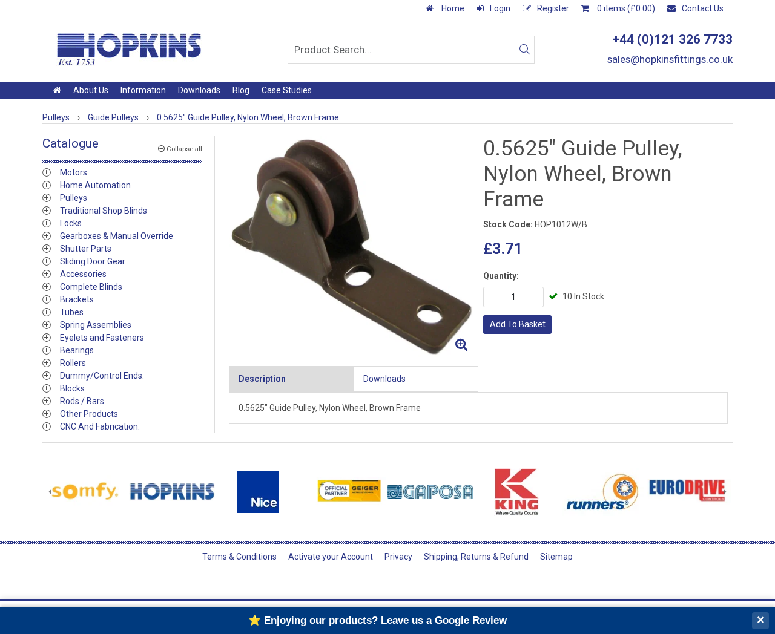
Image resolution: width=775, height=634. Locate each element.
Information (143, 90)
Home (452, 8)
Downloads (199, 90)
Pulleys (73, 198)
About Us (90, 90)
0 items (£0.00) (625, 8)
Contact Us (703, 8)
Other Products (89, 414)
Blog (240, 90)
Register (553, 8)
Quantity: (501, 276)
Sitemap (556, 556)
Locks (71, 223)
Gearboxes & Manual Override (116, 236)
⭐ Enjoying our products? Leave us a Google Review (377, 620)
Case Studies (287, 90)
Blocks (72, 388)
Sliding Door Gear (92, 261)
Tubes (72, 312)
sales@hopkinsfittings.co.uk (670, 59)
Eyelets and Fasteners (102, 337)
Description (262, 379)
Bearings (77, 350)
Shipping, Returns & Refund (476, 556)
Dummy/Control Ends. (102, 376)
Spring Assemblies (95, 325)
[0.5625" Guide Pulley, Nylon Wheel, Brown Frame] (351, 246)
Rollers (73, 363)
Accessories (83, 274)
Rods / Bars (82, 401)
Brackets (77, 299)
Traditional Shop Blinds (103, 210)
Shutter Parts (85, 248)
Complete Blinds (91, 287)
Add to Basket (518, 324)
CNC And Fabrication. (100, 426)
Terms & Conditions (239, 556)
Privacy (398, 556)
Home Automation (95, 185)
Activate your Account (330, 556)
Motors (73, 172)
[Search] (524, 49)
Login (500, 8)
